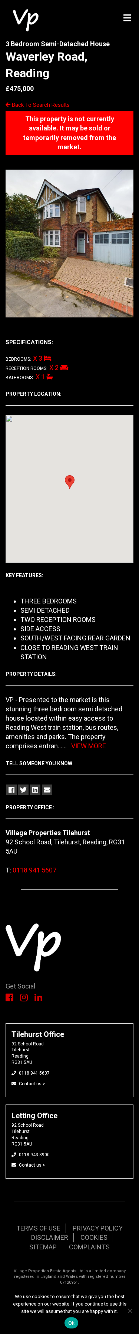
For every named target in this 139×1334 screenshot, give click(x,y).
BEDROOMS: (18, 359)
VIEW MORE (88, 746)
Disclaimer (49, 1237)
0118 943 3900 (34, 1154)
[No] (129, 1310)
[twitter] (23, 790)
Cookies (93, 1237)
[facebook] (11, 790)
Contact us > (32, 1083)
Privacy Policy (98, 1228)
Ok (71, 1323)
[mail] (47, 790)
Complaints (89, 1247)
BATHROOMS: (20, 377)
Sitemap (43, 1247)
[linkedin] (35, 790)
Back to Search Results (40, 105)
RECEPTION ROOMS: (26, 368)
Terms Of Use (38, 1228)
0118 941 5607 (34, 870)
